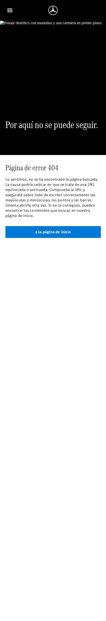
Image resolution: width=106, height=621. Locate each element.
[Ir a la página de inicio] (53, 10)
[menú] (10, 10)
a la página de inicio (53, 231)
